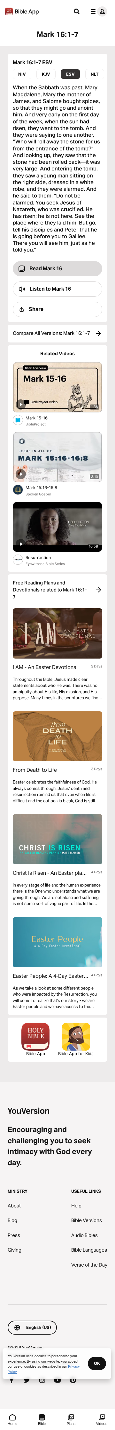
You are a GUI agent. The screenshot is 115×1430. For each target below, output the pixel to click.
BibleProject (36, 424)
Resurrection (45, 557)
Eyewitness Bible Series (45, 564)
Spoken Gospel (38, 494)
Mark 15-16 (42, 417)
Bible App (35, 1053)
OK (97, 1363)
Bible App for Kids (76, 1053)
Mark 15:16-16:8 (47, 487)
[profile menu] (98, 11)
